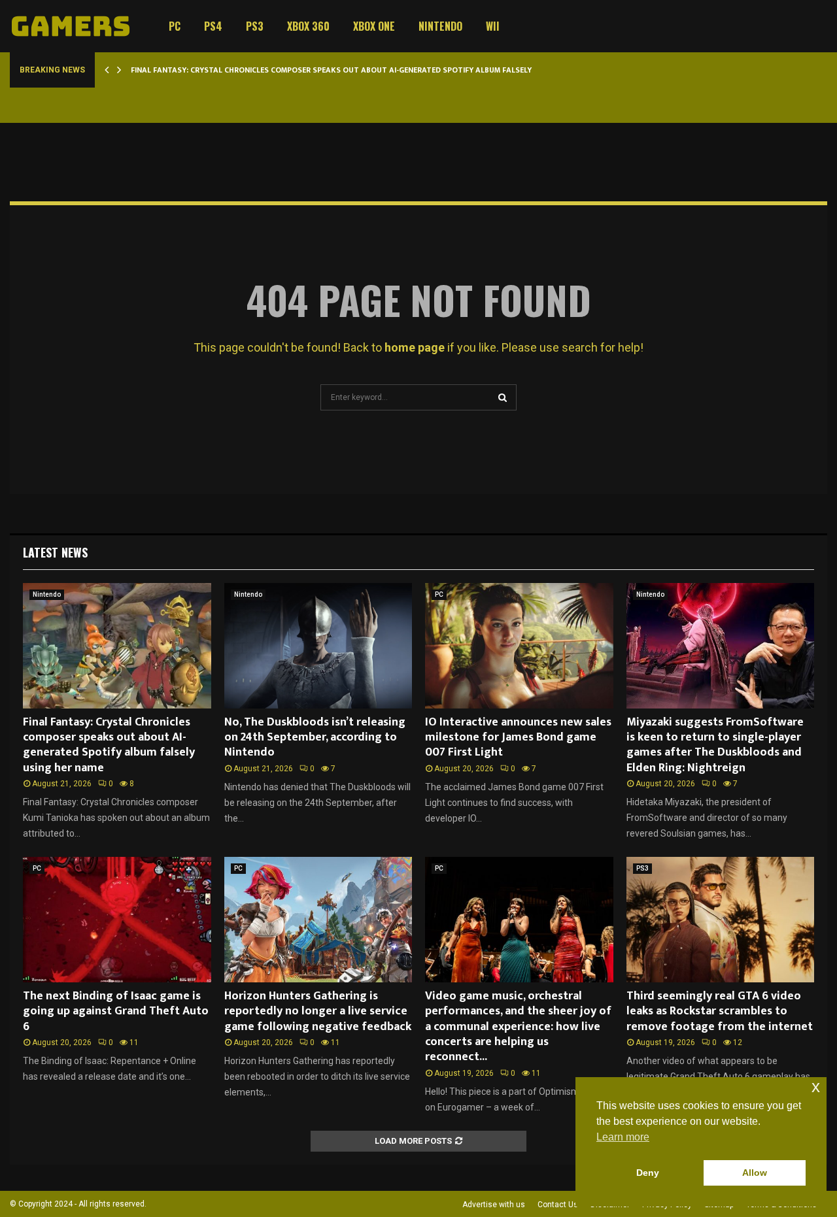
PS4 (213, 26)
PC (174, 26)
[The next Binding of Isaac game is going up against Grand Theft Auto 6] (117, 919)
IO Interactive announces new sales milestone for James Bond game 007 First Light (518, 737)
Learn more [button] (622, 1136)
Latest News (55, 552)
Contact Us (558, 1204)
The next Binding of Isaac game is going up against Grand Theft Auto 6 (116, 1011)
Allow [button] (754, 1172)
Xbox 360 (308, 26)
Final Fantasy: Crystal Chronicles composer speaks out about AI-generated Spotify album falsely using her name (362, 69)
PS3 (255, 26)
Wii (493, 26)
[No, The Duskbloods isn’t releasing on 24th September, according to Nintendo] (318, 646)
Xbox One (374, 26)
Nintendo (440, 26)
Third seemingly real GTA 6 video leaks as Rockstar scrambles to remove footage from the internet (719, 1011)
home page (414, 347)
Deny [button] (647, 1172)
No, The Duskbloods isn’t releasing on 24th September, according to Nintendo (314, 737)
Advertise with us (493, 1204)
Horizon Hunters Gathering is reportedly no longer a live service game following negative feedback (317, 1011)
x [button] (815, 1086)
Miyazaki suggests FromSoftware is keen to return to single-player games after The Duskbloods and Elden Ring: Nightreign (715, 745)
